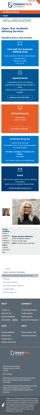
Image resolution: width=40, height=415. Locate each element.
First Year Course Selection (13, 286)
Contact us (5, 310)
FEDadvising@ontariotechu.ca (20, 188)
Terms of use (6, 313)
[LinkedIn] (24, 360)
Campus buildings (7, 332)
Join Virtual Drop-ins (19, 129)
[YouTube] (28, 360)
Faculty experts (27, 313)
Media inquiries (26, 316)
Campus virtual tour (8, 342)
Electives (6, 279)
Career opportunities (29, 310)
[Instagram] (20, 360)
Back (8, 269)
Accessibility (5, 320)
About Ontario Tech (28, 332)
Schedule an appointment (19, 98)
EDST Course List (9, 292)
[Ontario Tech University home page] (20, 5)
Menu (5, 16)
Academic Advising (11, 12)
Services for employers (30, 320)
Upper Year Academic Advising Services (18, 276)
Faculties (6, 19)
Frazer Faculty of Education (21, 19)
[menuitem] (7, 19)
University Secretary (28, 335)
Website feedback (8, 316)
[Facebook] (12, 360)
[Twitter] (16, 360)
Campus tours (6, 339)
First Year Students (10, 282)
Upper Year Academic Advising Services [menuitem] (17, 21)
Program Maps (8, 289)
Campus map (6, 335)
